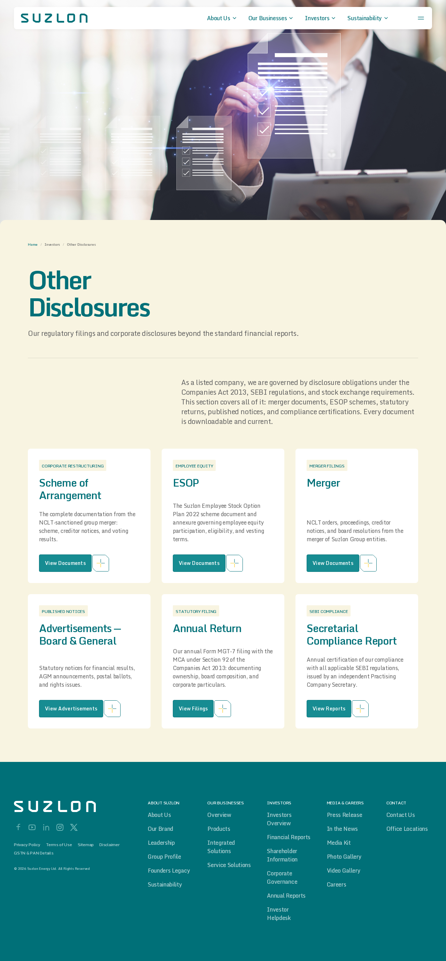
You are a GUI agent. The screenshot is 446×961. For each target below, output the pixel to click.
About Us (159, 814)
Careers (336, 884)
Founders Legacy (169, 870)
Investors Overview (279, 819)
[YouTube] (32, 827)
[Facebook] (18, 827)
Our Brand (160, 828)
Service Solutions (229, 864)
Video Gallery (344, 870)
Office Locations (407, 828)
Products (218, 828)
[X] (74, 827)
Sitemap (86, 845)
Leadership (161, 842)
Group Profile (164, 856)
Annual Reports (286, 895)
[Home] (69, 806)
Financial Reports (288, 837)
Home (33, 244)
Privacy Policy (27, 845)
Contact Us (400, 814)
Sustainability (165, 884)
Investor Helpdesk (279, 913)
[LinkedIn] (46, 827)
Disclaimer (109, 845)
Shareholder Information (282, 855)
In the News (342, 828)
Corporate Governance (282, 877)
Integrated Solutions (221, 847)
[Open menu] (421, 18)
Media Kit (339, 842)
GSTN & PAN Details (34, 853)
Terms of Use (59, 845)
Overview (219, 814)
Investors (52, 244)
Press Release (344, 814)
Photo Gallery (344, 856)
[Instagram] (60, 827)
